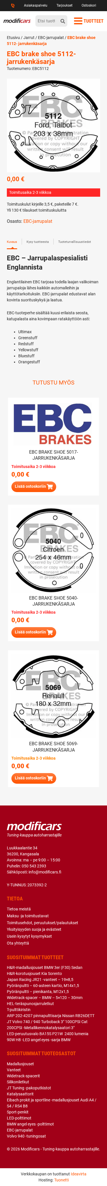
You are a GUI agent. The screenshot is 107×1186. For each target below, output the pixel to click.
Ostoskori (89, 5)
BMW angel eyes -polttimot (30, 1124)
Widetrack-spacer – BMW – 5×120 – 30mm (44, 997)
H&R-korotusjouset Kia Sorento (34, 973)
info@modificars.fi (45, 872)
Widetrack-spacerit (23, 1076)
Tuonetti (61, 1180)
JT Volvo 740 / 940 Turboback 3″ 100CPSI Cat (47, 1021)
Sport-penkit (18, 1112)
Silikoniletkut (18, 1082)
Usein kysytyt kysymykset (29, 936)
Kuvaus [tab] (12, 242)
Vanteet (14, 1070)
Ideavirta (78, 1174)
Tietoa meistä (19, 909)
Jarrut (29, 37)
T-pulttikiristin (19, 1009)
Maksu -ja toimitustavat (28, 916)
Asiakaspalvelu (35, 5)
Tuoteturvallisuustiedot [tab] (74, 242)
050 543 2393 (34, 866)
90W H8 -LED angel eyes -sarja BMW (38, 1039)
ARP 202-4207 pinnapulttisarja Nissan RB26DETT (50, 1015)
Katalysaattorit (20, 1094)
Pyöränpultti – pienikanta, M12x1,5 (38, 991)
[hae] (62, 21)
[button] (33, 778)
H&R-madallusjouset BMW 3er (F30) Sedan (44, 967)
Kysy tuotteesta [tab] (38, 242)
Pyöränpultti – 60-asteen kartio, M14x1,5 (43, 985)
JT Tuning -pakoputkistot (29, 1088)
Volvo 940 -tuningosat (26, 1136)
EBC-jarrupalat (51, 37)
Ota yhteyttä (18, 943)
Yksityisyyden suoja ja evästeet (34, 929)
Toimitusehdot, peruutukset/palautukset (42, 922)
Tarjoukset (64, 5)
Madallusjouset (20, 1064)
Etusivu (13, 37)
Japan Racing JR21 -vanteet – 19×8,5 (40, 979)
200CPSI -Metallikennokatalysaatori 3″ (40, 1027)
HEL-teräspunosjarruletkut (30, 1003)
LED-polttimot (19, 1118)
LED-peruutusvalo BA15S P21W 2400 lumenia (47, 1033)
